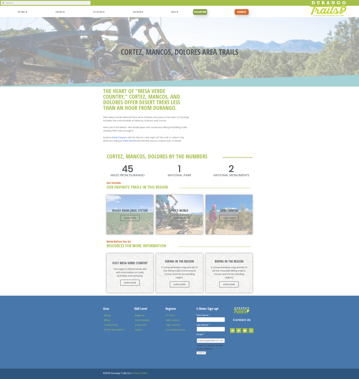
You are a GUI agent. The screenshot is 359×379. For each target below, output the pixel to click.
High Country (173, 325)
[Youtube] (244, 330)
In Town (170, 315)
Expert (138, 329)
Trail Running (111, 325)
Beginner (140, 315)
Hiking (107, 315)
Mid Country (172, 320)
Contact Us (241, 320)
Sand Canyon (118, 137)
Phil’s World (129, 140)
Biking (107, 320)
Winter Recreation (114, 329)
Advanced (140, 325)
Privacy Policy (140, 373)
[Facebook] (232, 330)
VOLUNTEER (200, 12)
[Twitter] (238, 330)
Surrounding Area (175, 329)
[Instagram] (251, 330)
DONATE (241, 12)
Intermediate (142, 320)
